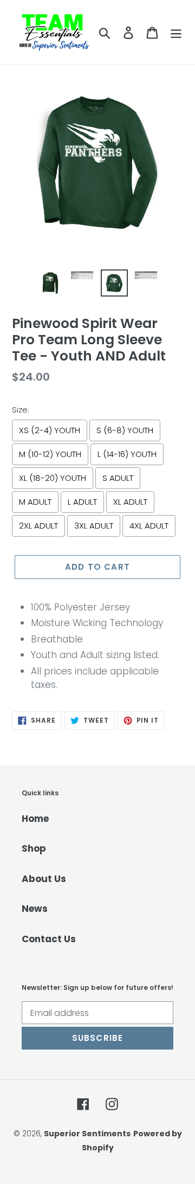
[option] (50, 283)
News (35, 908)
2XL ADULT (38, 525)
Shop (34, 848)
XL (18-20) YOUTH (52, 478)
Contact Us (49, 938)
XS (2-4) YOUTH (49, 430)
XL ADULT (130, 501)
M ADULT (35, 501)
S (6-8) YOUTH (124, 430)
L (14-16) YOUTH (127, 454)
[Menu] (176, 32)
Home (35, 818)
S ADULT (117, 478)
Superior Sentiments (87, 1133)
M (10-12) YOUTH (50, 454)
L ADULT (82, 501)
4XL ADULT (148, 525)
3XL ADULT (93, 525)
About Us (44, 878)
